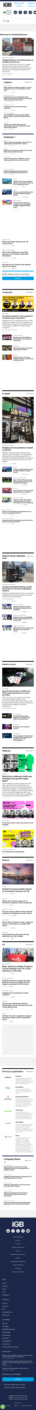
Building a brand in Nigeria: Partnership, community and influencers (22, 339)
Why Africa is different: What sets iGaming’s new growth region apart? (17, 778)
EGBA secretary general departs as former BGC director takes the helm (18, 151)
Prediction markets (9, 95)
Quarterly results (7, 909)
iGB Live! (4, 1323)
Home (4, 1283)
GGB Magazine (6, 1341)
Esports (18, 1240)
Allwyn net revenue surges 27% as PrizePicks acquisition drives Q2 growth (17, 902)
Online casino (6, 239)
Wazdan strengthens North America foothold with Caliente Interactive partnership (16, 1194)
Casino (15, 179)
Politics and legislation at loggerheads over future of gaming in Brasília (16, 512)
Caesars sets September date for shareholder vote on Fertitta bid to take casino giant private (17, 126)
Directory (5, 1286)
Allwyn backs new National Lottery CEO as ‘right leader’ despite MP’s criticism (17, 143)
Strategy (6, 122)
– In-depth (12, 109)
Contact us (5, 1306)
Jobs (3, 1292)
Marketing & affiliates (8, 518)
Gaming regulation (7, 509)
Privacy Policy (7, 1405)
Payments (5, 932)
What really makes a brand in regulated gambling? (23, 348)
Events (4, 1289)
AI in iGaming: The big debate (13, 852)
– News (13, 92)
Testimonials (6, 1315)
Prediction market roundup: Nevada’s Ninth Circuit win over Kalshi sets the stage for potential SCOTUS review (18, 98)
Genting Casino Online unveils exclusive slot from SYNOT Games (17, 1185)
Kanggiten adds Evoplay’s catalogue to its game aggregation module (18, 1177)
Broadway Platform (22, 1096)
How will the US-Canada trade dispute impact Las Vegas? (23, 491)
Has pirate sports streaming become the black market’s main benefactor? (17, 521)
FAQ (3, 1309)
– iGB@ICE (24, 611)
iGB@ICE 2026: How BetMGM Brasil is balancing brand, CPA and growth (23, 619)
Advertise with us (7, 1312)
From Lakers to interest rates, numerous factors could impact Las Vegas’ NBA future (17, 923)
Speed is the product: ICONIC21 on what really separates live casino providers (17, 159)
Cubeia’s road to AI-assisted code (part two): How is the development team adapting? (23, 501)
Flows (17, 1135)
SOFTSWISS (19, 1122)
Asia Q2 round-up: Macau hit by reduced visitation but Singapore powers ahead (17, 912)
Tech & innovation (18, 497)
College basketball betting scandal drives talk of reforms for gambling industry (17, 589)
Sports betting (7, 85)
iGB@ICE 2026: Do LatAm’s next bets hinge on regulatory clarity (23, 629)
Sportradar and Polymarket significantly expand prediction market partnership (17, 1203)
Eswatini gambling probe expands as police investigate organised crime (16, 171)
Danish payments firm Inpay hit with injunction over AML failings (15, 935)
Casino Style (6, 1344)
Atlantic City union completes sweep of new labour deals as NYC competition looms (23, 183)
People (5, 140)
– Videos (12, 245)
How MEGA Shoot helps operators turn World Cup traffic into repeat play (21, 717)
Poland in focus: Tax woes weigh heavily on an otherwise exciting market (23, 359)
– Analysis (13, 268)
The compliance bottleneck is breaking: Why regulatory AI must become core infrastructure (23, 738)
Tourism (4, 262)
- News (12, 1358)
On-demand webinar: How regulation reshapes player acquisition (17, 317)
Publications (5, 1295)
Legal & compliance (9, 169)
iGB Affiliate (5, 1326)
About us (5, 1303)
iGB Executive (6, 1332)
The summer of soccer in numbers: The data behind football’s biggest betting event (22, 205)
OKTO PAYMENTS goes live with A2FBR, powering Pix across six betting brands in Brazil (17, 116)
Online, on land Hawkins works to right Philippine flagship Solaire (23, 193)
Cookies (16, 1405)
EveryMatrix (19, 1087)
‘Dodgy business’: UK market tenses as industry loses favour (18, 61)
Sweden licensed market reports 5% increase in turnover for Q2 (17, 890)
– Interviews (24, 197)
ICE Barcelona (6, 1335)
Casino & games (18, 1237)
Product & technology (8, 250)
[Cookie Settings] (2, 1406)
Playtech (18, 1076)
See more (28, 82)
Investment (5, 920)
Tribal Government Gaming (10, 1347)
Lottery (18, 1251)
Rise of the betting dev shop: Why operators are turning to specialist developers (15, 254)
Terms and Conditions (26, 1405)
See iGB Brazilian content (7, 12)
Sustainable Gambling (8, 584)
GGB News (5, 1338)
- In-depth (11, 1369)
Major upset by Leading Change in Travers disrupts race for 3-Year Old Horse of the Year (18, 89)
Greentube (19, 1110)
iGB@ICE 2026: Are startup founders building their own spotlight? (22, 608)
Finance (4, 886)
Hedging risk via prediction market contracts (15, 1368)
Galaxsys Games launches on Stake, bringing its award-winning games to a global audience (16, 1168)
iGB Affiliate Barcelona (8, 1329)
